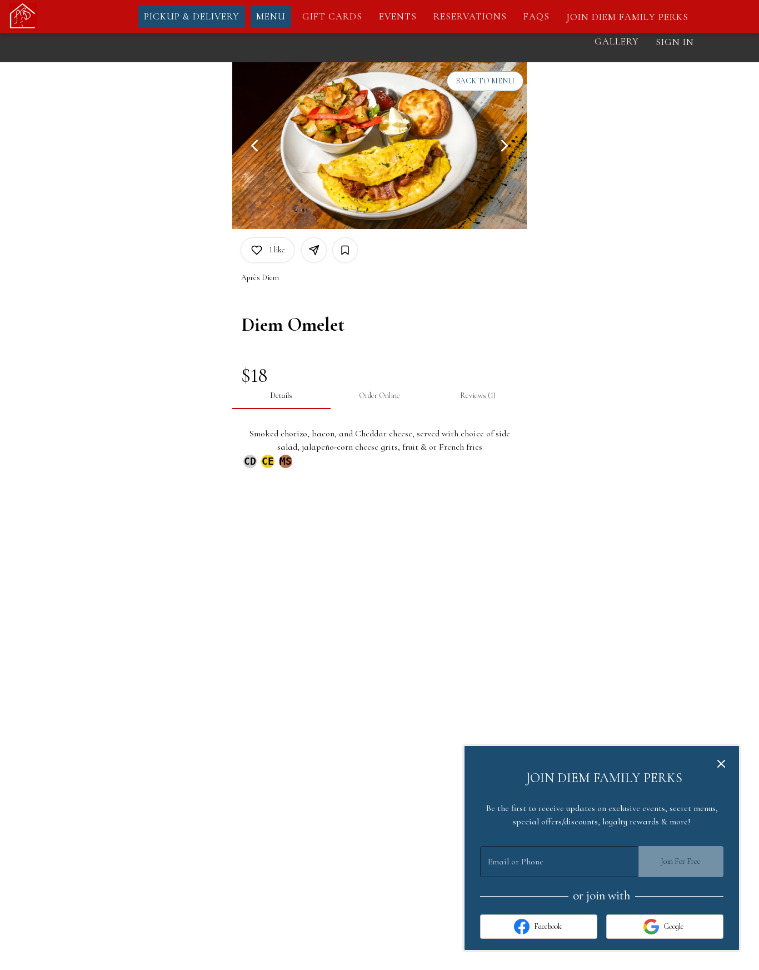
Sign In (675, 42)
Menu (271, 16)
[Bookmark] (345, 250)
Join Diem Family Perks (627, 17)
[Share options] (314, 250)
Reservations (470, 16)
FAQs (536, 16)
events (398, 16)
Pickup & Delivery (191, 16)
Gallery (617, 41)
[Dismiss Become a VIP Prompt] (721, 763)
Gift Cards (332, 16)
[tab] (281, 395)
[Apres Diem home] (59, 17)
